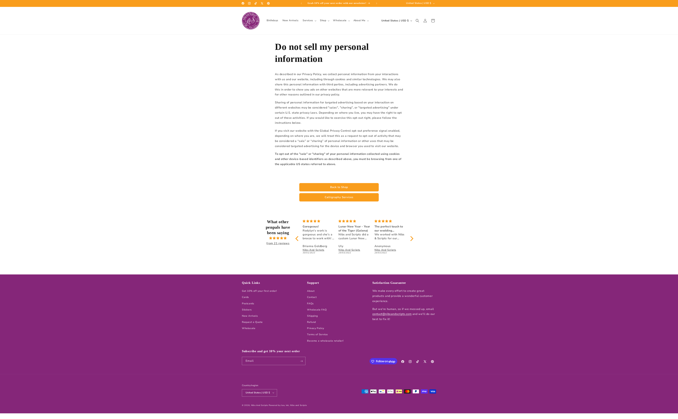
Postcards (248, 303)
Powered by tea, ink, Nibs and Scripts (288, 405)
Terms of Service (317, 334)
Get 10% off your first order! (259, 291)
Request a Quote (252, 322)
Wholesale (248, 328)
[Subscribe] (301, 361)
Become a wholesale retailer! (325, 340)
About (310, 291)
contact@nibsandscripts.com (392, 314)
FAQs (310, 303)
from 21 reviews (277, 243)
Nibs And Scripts (259, 405)
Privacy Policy (315, 328)
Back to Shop (339, 187)
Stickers (247, 309)
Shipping (312, 316)
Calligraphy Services (339, 197)
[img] (278, 238)
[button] (309, 20)
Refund (311, 322)
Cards (245, 297)
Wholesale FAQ (317, 309)
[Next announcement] (376, 3)
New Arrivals (250, 316)
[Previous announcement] (301, 3)
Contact (312, 297)
